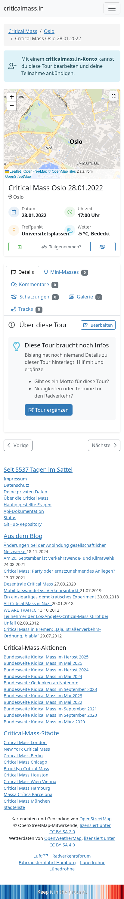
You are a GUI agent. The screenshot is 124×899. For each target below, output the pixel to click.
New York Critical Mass (27, 749)
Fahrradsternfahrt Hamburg (47, 862)
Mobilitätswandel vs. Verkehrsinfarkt (42, 590)
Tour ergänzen (52, 410)
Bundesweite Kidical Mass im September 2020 (50, 715)
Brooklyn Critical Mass (26, 768)
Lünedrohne (92, 862)
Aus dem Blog (23, 536)
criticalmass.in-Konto (71, 59)
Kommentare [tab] (37, 284)
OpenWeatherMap (63, 838)
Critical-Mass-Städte (31, 733)
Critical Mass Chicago (25, 762)
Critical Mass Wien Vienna (30, 781)
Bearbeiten (101, 325)
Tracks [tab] (28, 309)
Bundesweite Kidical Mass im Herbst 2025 (46, 657)
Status (10, 517)
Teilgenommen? (64, 247)
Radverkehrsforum (71, 856)
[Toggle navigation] (112, 8)
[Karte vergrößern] (113, 96)
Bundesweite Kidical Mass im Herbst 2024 (46, 670)
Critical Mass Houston (26, 775)
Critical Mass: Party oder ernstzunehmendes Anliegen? (59, 571)
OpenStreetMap (18, 176)
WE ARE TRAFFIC (21, 610)
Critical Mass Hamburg (27, 788)
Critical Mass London (25, 742)
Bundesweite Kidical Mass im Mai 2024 (43, 676)
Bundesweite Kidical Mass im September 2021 (50, 709)
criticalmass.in (24, 8)
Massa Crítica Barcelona (28, 794)
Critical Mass (22, 31)
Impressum (15, 479)
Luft (40, 856)
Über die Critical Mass (26, 498)
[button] (62, 128)
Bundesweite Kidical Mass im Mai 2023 (43, 695)
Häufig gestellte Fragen (27, 504)
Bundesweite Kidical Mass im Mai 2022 (43, 702)
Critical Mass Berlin (23, 755)
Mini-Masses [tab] (67, 272)
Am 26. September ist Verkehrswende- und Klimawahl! (59, 558)
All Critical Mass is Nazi (28, 603)
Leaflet (15, 171)
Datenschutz (16, 485)
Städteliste (14, 807)
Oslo (49, 31)
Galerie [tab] (88, 296)
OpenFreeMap (35, 171)
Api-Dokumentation (24, 511)
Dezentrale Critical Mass (29, 584)
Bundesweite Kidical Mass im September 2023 (50, 689)
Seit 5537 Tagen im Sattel (38, 469)
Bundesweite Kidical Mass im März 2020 (44, 722)
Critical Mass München (27, 801)
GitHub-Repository (23, 524)
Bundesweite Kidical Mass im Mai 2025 (43, 663)
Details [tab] (25, 272)
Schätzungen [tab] (37, 296)
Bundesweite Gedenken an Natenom (41, 683)
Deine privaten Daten (25, 492)
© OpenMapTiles (62, 171)
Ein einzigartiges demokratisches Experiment (50, 597)
